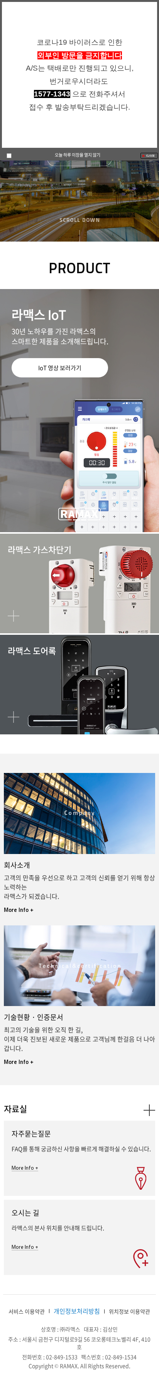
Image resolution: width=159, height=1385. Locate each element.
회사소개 (17, 865)
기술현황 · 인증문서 (33, 1017)
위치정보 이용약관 (129, 1311)
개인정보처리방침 (77, 1311)
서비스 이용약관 (26, 1311)
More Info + (19, 909)
